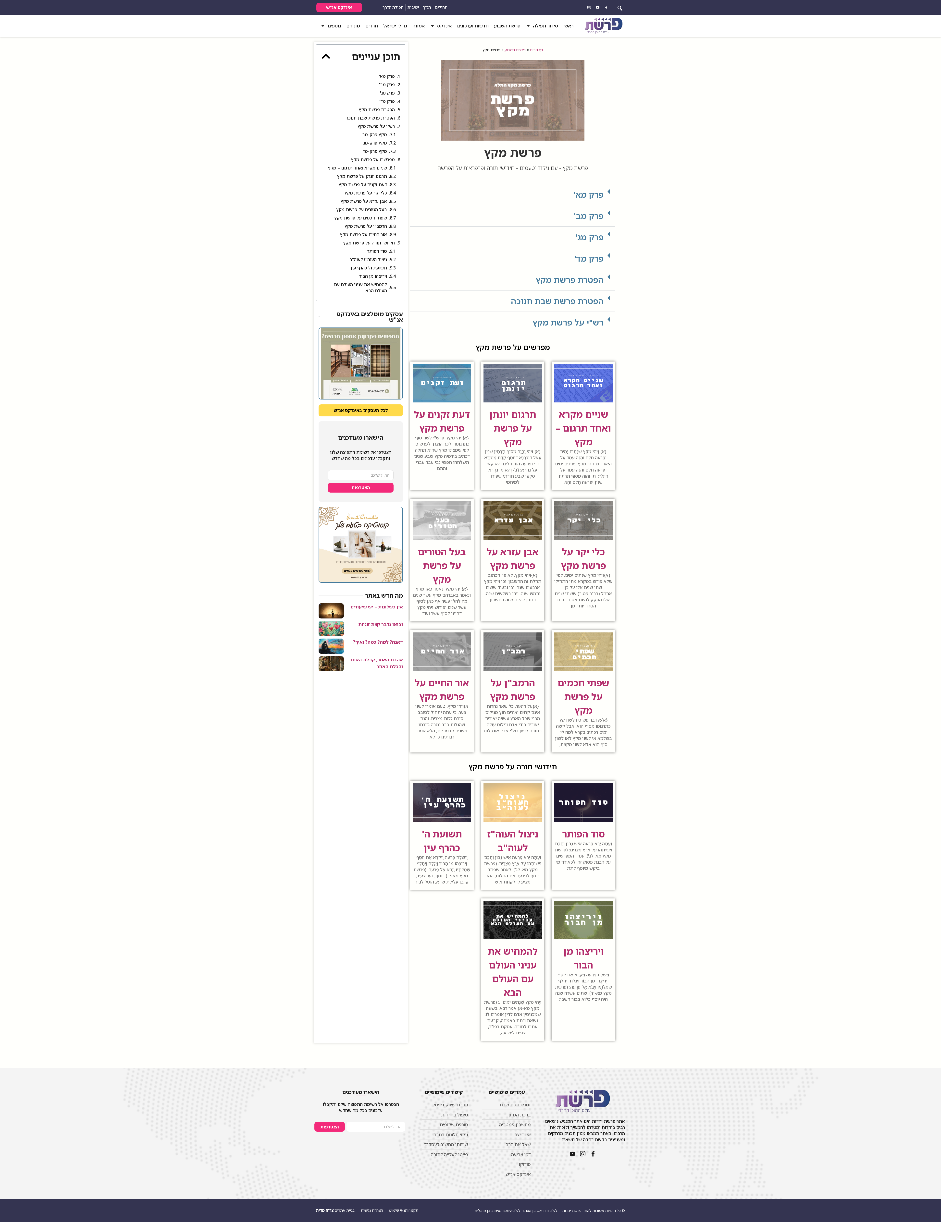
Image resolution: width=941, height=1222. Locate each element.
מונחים (353, 26)
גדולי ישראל (395, 26)
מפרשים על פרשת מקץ (373, 159)
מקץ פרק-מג (375, 143)
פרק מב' (589, 215)
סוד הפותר (583, 833)
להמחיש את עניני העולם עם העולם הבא (360, 287)
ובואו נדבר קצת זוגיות (380, 624)
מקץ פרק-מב (374, 134)
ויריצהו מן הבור (373, 276)
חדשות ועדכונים (473, 26)
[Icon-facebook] (606, 7)
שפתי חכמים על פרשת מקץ (583, 696)
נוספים (334, 26)
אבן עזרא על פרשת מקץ (364, 201)
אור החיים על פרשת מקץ (363, 234)
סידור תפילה (545, 26)
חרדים (371, 26)
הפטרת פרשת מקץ (570, 279)
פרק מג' (590, 237)
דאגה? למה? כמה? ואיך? (378, 642)
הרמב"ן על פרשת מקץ (366, 226)
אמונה (418, 26)
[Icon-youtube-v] (597, 7)
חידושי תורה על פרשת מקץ (369, 243)
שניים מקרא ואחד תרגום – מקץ (583, 428)
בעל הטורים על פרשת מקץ (442, 565)
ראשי (568, 26)
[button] (512, 194)
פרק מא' (588, 194)
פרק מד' (589, 258)
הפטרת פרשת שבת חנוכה (557, 301)
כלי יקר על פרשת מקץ (366, 193)
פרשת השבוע (507, 26)
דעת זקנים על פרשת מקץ (363, 184)
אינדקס (444, 26)
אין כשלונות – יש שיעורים (376, 607)
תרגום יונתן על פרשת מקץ (512, 428)
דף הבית (536, 49)
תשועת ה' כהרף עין (369, 268)
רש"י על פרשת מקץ (568, 322)
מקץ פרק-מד (374, 151)
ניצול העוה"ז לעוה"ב (368, 259)
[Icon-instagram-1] (589, 7)
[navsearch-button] (620, 7)
